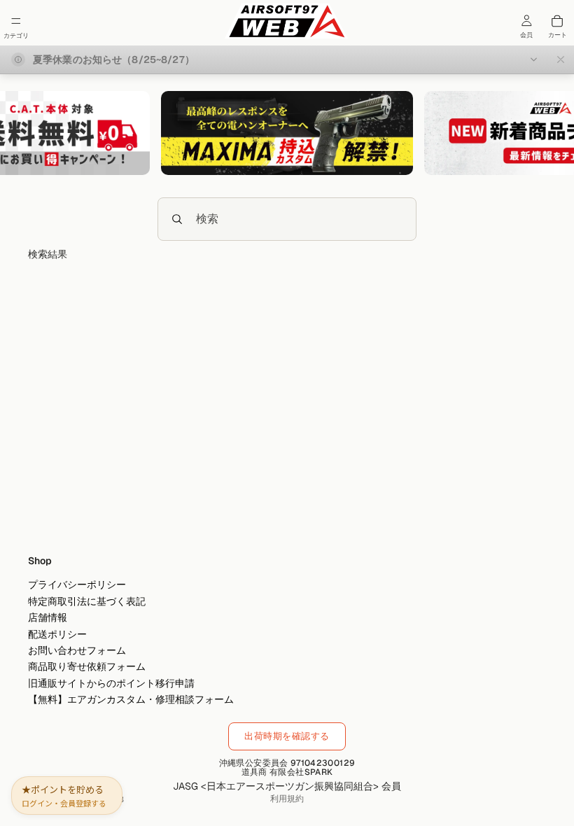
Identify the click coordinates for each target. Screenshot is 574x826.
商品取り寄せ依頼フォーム (87, 667)
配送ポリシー (57, 634)
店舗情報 (47, 618)
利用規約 (287, 798)
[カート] (557, 21)
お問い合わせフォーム (77, 650)
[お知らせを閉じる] (560, 60)
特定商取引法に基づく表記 (87, 601)
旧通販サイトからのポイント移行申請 (111, 683)
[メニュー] (16, 21)
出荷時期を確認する (287, 736)
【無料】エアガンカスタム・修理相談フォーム (131, 699)
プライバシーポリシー (77, 585)
